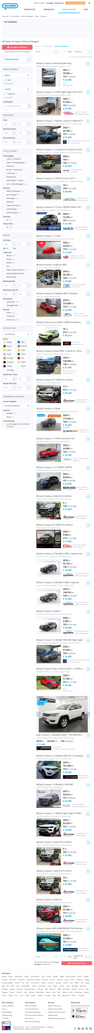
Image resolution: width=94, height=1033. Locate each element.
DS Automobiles (7, 983)
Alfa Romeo (19, 976)
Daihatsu (80, 980)
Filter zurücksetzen (62, 46)
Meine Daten (29, 1018)
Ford (27, 983)
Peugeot (5, 992)
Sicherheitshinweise (32, 1009)
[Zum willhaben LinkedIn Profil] (86, 1028)
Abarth (4, 976)
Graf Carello (35, 983)
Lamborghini (25, 986)
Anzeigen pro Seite (78, 957)
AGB (27, 1027)
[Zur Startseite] (10, 7)
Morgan (74, 989)
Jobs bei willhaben (8, 1006)
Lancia (34, 986)
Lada (17, 986)
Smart (70, 992)
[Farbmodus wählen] (89, 3)
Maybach (5, 989)
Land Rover (42, 986)
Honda (43, 983)
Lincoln (61, 986)
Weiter (70, 52)
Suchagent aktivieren (78, 963)
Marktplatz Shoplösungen (56, 1018)
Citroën (52, 980)
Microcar (53, 989)
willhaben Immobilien (55, 1009)
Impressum (50, 1027)
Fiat (22, 983)
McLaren (20, 989)
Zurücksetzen (8, 84)
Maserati (83, 986)
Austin (49, 976)
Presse (4, 1009)
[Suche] (29, 106)
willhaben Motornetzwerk (56, 1012)
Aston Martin (35, 976)
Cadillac (86, 976)
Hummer (51, 983)
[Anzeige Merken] (88, 64)
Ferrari (17, 983)
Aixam (11, 976)
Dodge (87, 980)
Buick (79, 976)
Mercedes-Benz (30, 989)
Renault (31, 992)
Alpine (27, 976)
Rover (48, 992)
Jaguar (87, 983)
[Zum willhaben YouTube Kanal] (82, 1028)
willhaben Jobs (53, 1015)
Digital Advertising (54, 1006)
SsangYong (78, 992)
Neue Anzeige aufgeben (76, 3)
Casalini (4, 980)
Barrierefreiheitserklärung (34, 1015)
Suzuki (4, 995)
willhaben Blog (7, 1015)
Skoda (64, 992)
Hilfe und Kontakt (31, 1006)
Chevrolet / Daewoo (33, 980)
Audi (43, 976)
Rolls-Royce (40, 992)
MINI (59, 989)
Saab (53, 992)
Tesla (21, 995)
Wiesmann (66, 995)
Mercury (40, 989)
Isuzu (71, 983)
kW (14, 248)
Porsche (19, 992)
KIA (8, 986)
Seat (58, 992)
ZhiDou (73, 995)
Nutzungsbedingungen (32, 1012)
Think (27, 995)
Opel (87, 989)
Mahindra (75, 986)
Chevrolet (21, 980)
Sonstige (81, 995)
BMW (62, 976)
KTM (12, 986)
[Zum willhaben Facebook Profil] (90, 1028)
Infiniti (65, 983)
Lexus (50, 986)
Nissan (81, 989)
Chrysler (45, 980)
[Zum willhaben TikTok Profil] (78, 1028)
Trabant (40, 995)
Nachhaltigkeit (7, 1012)
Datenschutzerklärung (32, 1021)
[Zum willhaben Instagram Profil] (74, 1028)
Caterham (12, 980)
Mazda (12, 989)
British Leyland (71, 976)
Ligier (55, 986)
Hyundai (58, 983)
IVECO (77, 983)
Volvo (54, 995)
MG (46, 989)
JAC (82, 983)
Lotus (68, 986)
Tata (16, 995)
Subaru (86, 992)
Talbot (10, 995)
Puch (25, 992)
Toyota (33, 995)
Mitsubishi (66, 989)
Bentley (55, 976)
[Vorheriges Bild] (38, 714)
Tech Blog (5, 1018)
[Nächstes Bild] (88, 714)
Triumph (48, 995)
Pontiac (12, 992)
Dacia (73, 980)
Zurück (38, 52)
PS (7, 248)
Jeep (3, 986)
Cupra (67, 980)
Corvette (60, 980)
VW (59, 995)
